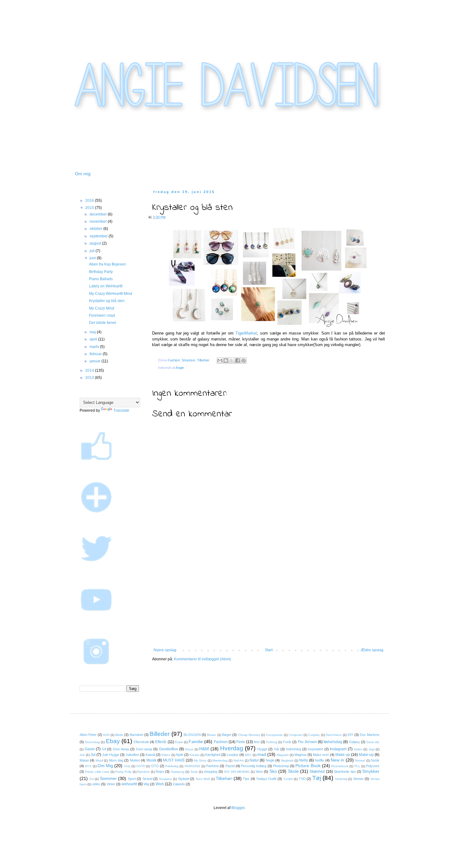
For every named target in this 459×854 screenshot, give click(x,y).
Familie (196, 741)
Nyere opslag (165, 650)
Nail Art (239, 760)
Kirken (165, 755)
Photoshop (281, 766)
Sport (132, 779)
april (94, 339)
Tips (246, 779)
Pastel (230, 766)
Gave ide (372, 742)
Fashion (174, 360)
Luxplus (233, 755)
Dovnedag (92, 742)
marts (95, 347)
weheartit (129, 784)
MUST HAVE (174, 760)
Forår (287, 742)
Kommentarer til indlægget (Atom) (202, 659)
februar (96, 354)
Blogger (237, 808)
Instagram (338, 749)
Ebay (113, 741)
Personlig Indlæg (253, 766)
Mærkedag (220, 760)
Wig (146, 784)
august (96, 243)
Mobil (99, 760)
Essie (179, 742)
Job (82, 755)
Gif (104, 749)
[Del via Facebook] (237, 360)
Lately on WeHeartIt (105, 286)
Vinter (110, 784)
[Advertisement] (268, 601)
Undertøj (341, 779)
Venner (358, 779)
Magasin (283, 755)
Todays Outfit (266, 779)
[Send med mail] (220, 360)
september (99, 236)
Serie (194, 771)
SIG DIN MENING (236, 771)
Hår (276, 749)
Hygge (262, 749)
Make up (342, 754)
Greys (189, 749)
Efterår (160, 742)
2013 (90, 377)
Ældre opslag (372, 650)
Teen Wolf (202, 779)
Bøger (226, 735)
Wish (159, 784)
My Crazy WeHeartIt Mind (110, 293)
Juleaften (132, 755)
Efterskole (141, 742)
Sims (259, 771)
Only (127, 766)
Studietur (165, 779)
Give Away (121, 749)
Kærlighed (212, 755)
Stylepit (183, 779)
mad (261, 754)
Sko (273, 771)
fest (256, 742)
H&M (204, 748)
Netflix (319, 760)
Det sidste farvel (102, 322)
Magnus (300, 755)
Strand (147, 779)
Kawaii (150, 755)
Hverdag (231, 748)
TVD (302, 779)
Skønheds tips (345, 771)
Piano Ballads (101, 279)
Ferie (240, 742)
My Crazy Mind (101, 308)
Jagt (371, 749)
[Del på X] (232, 360)
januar (95, 361)
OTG (155, 766)
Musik (151, 760)
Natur (254, 760)
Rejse (159, 771)
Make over (321, 755)
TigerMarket (246, 333)
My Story (200, 760)
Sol (91, 779)
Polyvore (372, 766)
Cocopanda (274, 735)
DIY (350, 735)
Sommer (108, 778)
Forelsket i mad (102, 315)
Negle (270, 760)
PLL (357, 766)
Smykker (188, 360)
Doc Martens (369, 735)
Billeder (160, 734)
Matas (84, 760)
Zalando (179, 784)
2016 (90, 200)
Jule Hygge (110, 755)
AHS (106, 735)
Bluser (211, 735)
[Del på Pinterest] (243, 360)
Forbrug (271, 742)
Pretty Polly (123, 771)
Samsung (178, 771)
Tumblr (288, 779)
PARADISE (192, 766)
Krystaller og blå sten (107, 301)
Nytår (375, 760)
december (99, 214)
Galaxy (354, 742)
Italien (358, 749)
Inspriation (315, 749)
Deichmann (334, 735)
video (96, 784)
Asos (119, 735)
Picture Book (307, 765)
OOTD (140, 766)
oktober (96, 228)
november (99, 221)
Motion (135, 760)
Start (269, 650)
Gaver (90, 749)
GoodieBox (168, 749)
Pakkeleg (172, 766)
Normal (360, 760)
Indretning (293, 749)
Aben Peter (88, 735)
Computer (296, 735)
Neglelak (287, 760)
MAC (248, 755)
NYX (88, 766)
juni (93, 258)
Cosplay (314, 735)
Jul (93, 754)
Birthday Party (101, 272)
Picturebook (339, 766)
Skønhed (317, 771)
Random (143, 771)
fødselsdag (332, 742)
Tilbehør (203, 360)
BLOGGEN (192, 735)
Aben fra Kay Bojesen (107, 264)
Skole (293, 771)
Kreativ (195, 755)
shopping (210, 771)
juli (93, 251)
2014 (90, 370)
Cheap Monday (249, 735)
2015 (90, 208)
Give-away (144, 749)
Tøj (316, 778)
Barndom (136, 735)
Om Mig (105, 765)
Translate (121, 410)
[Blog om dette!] (226, 360)
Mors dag (116, 760)
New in (337, 759)
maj (93, 332)
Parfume (212, 766)
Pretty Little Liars (97, 771)
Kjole (179, 755)
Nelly (303, 760)
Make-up (366, 754)
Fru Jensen (307, 742)
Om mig (83, 173)
